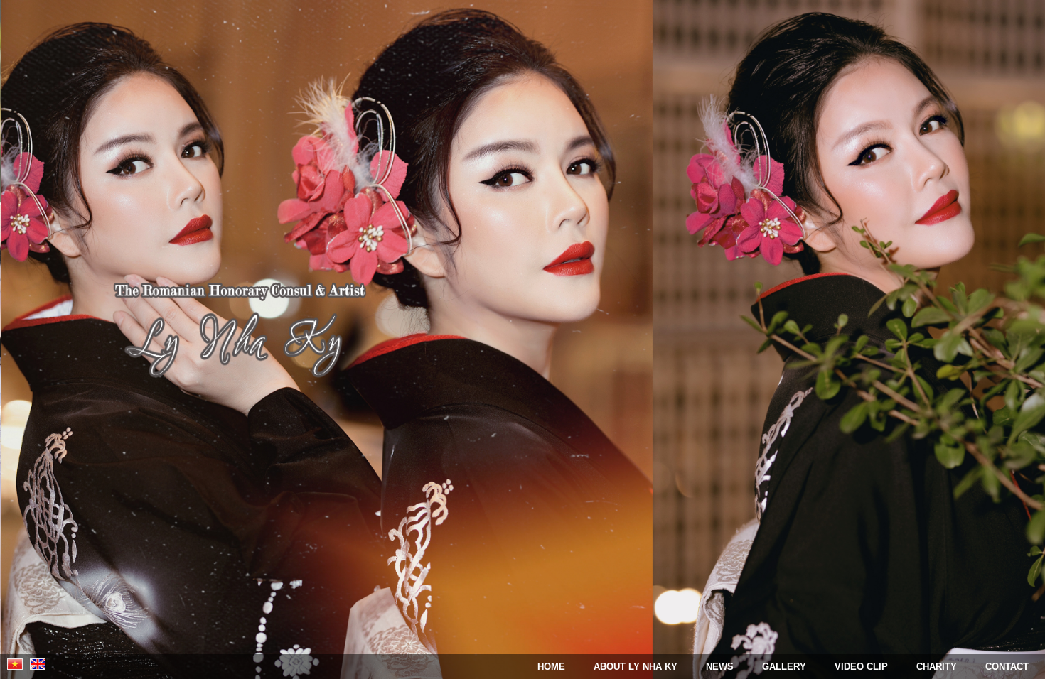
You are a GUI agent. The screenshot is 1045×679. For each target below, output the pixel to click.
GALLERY (784, 666)
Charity (936, 666)
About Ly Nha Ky (635, 666)
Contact (1007, 666)
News (720, 666)
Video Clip (861, 666)
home (551, 666)
